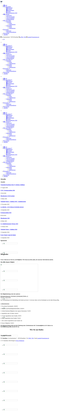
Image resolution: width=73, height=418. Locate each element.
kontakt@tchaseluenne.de (33, 37)
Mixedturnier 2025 (5, 218)
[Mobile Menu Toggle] (1, 42)
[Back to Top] (1, 1)
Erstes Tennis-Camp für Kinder (8, 235)
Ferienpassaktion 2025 (6, 212)
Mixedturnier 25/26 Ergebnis (8, 196)
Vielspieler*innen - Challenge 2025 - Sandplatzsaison (13, 201)
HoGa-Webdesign (20, 340)
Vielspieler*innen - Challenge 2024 (9, 229)
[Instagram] (3, 39)
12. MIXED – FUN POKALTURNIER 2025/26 (12, 207)
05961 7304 (23, 37)
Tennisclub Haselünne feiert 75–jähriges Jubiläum (13, 184)
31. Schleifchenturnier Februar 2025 (9, 223)
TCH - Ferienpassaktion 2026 (8, 190)
